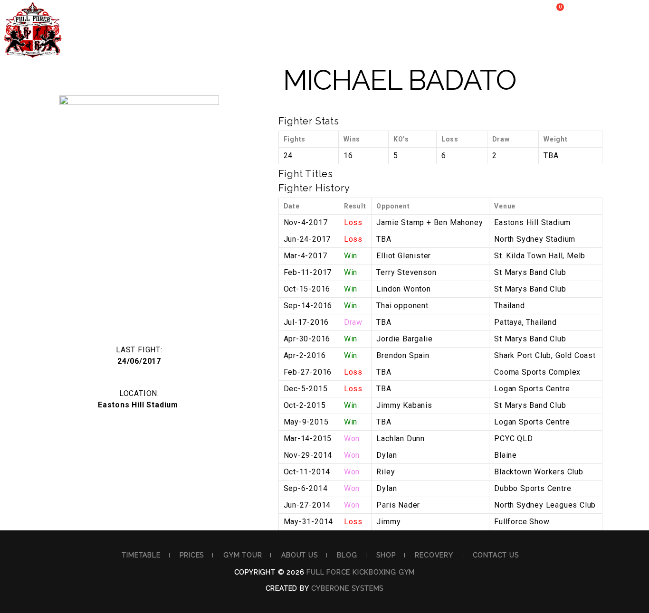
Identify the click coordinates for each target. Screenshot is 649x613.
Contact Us (496, 555)
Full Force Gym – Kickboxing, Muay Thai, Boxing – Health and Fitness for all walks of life (33, 36)
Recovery (438, 41)
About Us (285, 41)
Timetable (106, 41)
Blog (338, 41)
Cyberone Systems (347, 588)
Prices (164, 41)
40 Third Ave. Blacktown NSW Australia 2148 (161, 12)
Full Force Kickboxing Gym (360, 572)
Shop (383, 41)
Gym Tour (221, 41)
